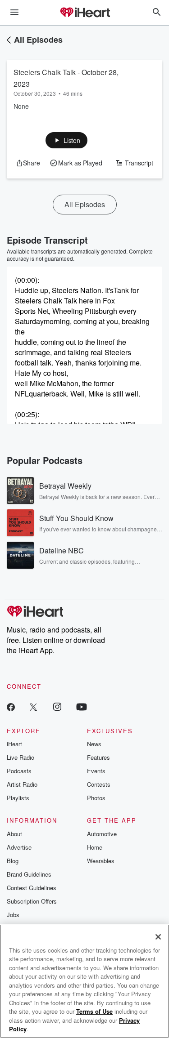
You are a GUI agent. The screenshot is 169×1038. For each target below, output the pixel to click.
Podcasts (19, 770)
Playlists (18, 797)
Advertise (19, 847)
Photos (96, 797)
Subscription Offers (32, 901)
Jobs (13, 914)
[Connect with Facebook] (11, 706)
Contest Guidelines (31, 887)
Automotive (102, 833)
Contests (98, 784)
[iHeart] (85, 13)
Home (94, 847)
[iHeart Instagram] (57, 706)
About (14, 833)
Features (98, 757)
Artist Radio (22, 784)
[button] (66, 140)
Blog (12, 860)
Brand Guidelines (29, 874)
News (94, 744)
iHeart (14, 744)
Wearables (100, 860)
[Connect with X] (33, 706)
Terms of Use (94, 1011)
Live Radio (20, 757)
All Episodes (38, 39)
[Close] (158, 937)
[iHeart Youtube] (81, 706)
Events (96, 770)
